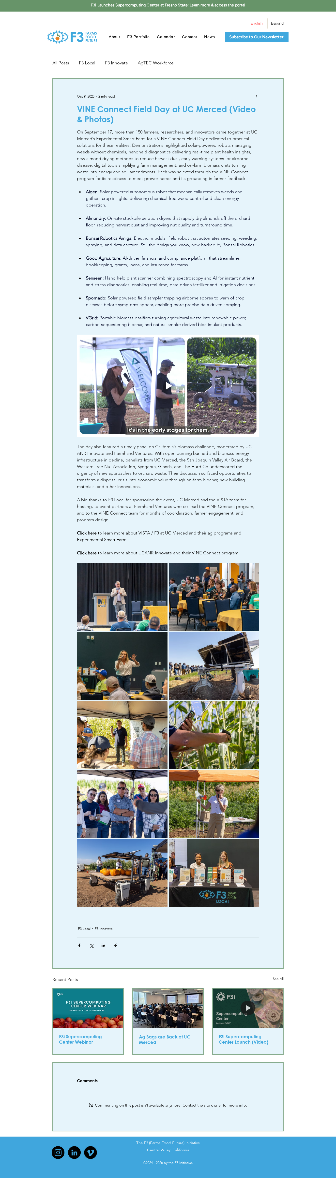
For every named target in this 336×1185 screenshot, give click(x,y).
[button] (138, 37)
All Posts (60, 63)
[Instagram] (58, 1152)
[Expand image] (122, 597)
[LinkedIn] (74, 1152)
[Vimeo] (90, 1152)
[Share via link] (115, 945)
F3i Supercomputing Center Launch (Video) (243, 1039)
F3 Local (87, 63)
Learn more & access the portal (217, 5)
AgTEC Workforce (156, 63)
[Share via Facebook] (79, 945)
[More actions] (256, 96)
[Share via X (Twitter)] (91, 945)
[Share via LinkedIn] (103, 945)
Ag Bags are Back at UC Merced (164, 1039)
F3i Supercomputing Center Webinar (80, 1039)
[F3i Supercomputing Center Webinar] (88, 1008)
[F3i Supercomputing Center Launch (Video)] (248, 1008)
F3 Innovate (116, 63)
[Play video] (168, 386)
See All (278, 979)
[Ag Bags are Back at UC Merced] (168, 1008)
